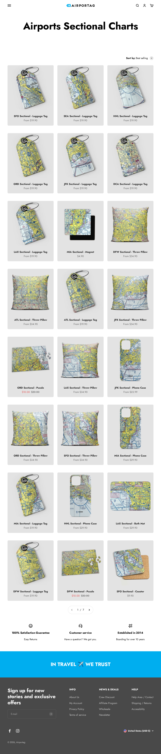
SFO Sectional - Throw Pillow (80, 455)
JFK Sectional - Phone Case (130, 388)
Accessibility (138, 709)
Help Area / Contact (142, 697)
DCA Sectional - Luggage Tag (130, 184)
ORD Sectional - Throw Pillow (30, 455)
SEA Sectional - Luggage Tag (80, 116)
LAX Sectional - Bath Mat (130, 523)
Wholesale (104, 709)
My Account (75, 703)
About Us (74, 697)
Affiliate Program (108, 703)
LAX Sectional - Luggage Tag (30, 252)
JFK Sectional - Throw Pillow (130, 320)
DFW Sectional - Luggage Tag (30, 591)
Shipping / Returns (141, 703)
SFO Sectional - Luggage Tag (30, 116)
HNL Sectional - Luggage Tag (130, 116)
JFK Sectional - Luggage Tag (80, 184)
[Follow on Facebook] (10, 731)
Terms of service (77, 715)
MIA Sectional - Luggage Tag (30, 523)
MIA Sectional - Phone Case (130, 455)
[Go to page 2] (89, 610)
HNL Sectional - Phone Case (80, 523)
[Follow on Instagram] (18, 731)
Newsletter (104, 715)
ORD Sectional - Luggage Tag (31, 184)
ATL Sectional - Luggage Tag (80, 320)
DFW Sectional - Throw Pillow (130, 252)
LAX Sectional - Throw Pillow (80, 388)
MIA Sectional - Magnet (80, 252)
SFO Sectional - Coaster (130, 591)
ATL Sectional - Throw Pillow (30, 320)
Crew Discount (106, 697)
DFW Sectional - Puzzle (80, 591)
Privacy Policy (76, 709)
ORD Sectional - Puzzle (30, 388)
